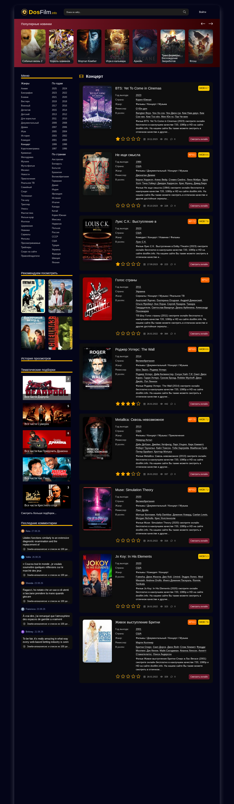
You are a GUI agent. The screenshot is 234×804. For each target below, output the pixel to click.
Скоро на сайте (29, 251)
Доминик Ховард (182, 514)
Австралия (57, 159)
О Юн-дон (141, 108)
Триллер (25, 204)
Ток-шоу (25, 200)
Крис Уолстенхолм (165, 518)
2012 (64, 114)
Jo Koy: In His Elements (133, 556)
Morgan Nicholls (144, 518)
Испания (56, 198)
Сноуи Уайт (181, 374)
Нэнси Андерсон (162, 654)
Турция (55, 245)
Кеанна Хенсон (188, 650)
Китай (55, 211)
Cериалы (25, 234)
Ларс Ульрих (180, 444)
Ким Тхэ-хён (153, 116)
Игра (23, 131)
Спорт (24, 191)
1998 (64, 144)
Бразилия (57, 172)
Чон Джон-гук (173, 113)
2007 (54, 127)
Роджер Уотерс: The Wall (135, 349)
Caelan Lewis (200, 514)
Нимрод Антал (144, 439)
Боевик (24, 97)
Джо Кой (167, 576)
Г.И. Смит (194, 374)
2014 (64, 110)
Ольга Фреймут (144, 304)
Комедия (25, 140)
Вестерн (25, 101)
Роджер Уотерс (158, 369)
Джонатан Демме (145, 175)
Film (43, 12)
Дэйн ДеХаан (143, 444)
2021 (54, 97)
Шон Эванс (142, 369)
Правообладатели (30, 256)
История (25, 135)
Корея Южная (59, 215)
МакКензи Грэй (198, 448)
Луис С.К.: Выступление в (135, 221)
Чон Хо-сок (158, 113)
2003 (54, 135)
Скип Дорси (159, 647)
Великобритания (60, 176)
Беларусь (57, 163)
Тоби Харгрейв (180, 448)
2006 (64, 127)
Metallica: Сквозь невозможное (139, 419)
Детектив (25, 110)
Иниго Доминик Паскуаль (177, 580)
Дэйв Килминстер (164, 374)
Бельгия (56, 168)
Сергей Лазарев (176, 304)
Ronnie (196, 580)
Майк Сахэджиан (169, 650)
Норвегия (56, 224)
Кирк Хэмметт (195, 444)
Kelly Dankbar (163, 514)
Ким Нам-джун (190, 113)
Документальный (30, 123)
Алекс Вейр (161, 179)
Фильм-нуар (27, 217)
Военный (25, 105)
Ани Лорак (160, 304)
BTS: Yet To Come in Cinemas (138, 88)
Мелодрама (27, 157)
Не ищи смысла (127, 155)
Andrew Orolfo (154, 580)
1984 (138, 161)
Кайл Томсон (163, 448)
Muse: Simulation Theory (134, 490)
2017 (54, 105)
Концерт (25, 144)
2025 (54, 88)
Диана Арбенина (185, 307)
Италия (55, 202)
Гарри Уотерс (151, 377)
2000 (64, 140)
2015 (54, 110)
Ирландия (57, 193)
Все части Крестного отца (40, 505)
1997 (54, 148)
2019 (54, 101)
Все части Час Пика (37, 478)
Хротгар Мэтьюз (163, 451)
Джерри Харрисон (167, 183)
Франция (56, 254)
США (54, 241)
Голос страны (126, 280)
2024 (64, 88)
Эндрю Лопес (189, 576)
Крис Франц (185, 183)
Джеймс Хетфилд (161, 444)
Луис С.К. (141, 241)
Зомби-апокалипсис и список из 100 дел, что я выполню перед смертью (49, 549)
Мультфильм (28, 165)
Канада (55, 206)
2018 (64, 101)
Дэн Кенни (152, 650)
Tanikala (140, 584)
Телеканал (26, 196)
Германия (57, 181)
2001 (54, 140)
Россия (55, 232)
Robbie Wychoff (185, 377)
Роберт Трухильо (145, 448)
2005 (54, 131)
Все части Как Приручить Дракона (46, 451)
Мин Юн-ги (167, 116)
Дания (55, 185)
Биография (27, 93)
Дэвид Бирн (200, 183)
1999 (54, 144)
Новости (25, 174)
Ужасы (24, 208)
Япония (55, 262)
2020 (64, 97)
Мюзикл (25, 170)
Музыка (25, 161)
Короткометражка (30, 148)
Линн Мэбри (194, 179)
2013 (54, 114)
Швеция (56, 258)
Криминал (26, 153)
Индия (55, 189)
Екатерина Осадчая (168, 300)
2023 (54, 93)
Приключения (28, 178)
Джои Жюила (153, 576)
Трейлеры (26, 247)
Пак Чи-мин (181, 116)
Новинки (25, 230)
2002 (64, 135)
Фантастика (27, 213)
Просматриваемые (30, 243)
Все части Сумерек (36, 424)
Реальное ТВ (28, 183)
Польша (56, 228)
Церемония (27, 226)
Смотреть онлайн (199, 139)
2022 (64, 93)
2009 (54, 123)
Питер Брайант (144, 451)
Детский (25, 114)
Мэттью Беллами (145, 514)
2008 (64, 123)
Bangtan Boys (143, 113)
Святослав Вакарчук (163, 307)
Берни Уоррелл (144, 179)
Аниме (24, 88)
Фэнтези (25, 221)
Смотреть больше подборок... (38, 513)
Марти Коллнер (144, 642)
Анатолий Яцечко (145, 300)
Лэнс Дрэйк (142, 510)
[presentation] (203, 23)
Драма (24, 127)
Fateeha (140, 576)
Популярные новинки (36, 24)
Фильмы (25, 238)
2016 (64, 105)
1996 (64, 148)
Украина (56, 249)
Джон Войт (173, 647)
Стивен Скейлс (177, 179)
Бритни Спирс (144, 647)
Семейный (26, 187)
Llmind (176, 576)
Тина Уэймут (149, 183)
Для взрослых (28, 118)
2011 (54, 118)
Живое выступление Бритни (137, 622)
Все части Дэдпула (36, 396)
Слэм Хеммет (187, 647)
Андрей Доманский (191, 300)
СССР (55, 236)
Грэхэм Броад (168, 377)
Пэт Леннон (150, 381)
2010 (64, 118)
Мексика (56, 219)
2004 (64, 131)
